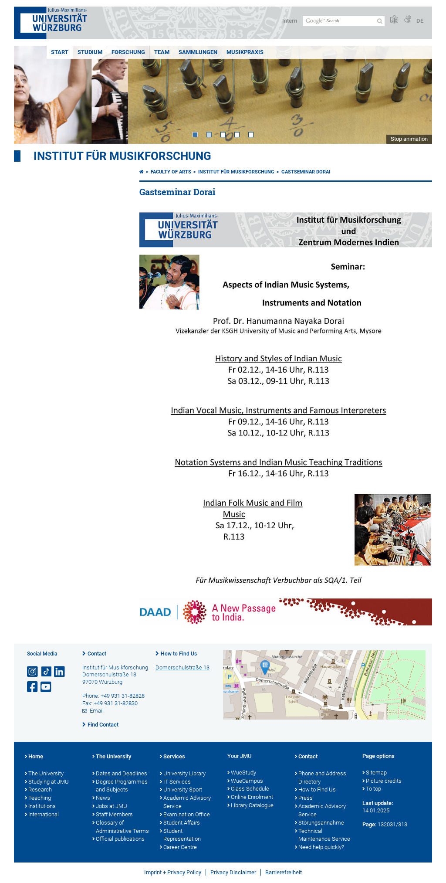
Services (174, 756)
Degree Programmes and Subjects (122, 785)
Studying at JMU (48, 781)
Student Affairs (181, 822)
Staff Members (114, 814)
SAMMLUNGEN (198, 52)
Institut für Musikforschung (122, 156)
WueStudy (243, 772)
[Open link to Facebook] (33, 687)
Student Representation (182, 835)
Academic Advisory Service (187, 802)
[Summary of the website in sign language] (407, 19)
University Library (184, 773)
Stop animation (409, 139)
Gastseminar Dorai (305, 172)
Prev (29, 95)
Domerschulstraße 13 (182, 667)
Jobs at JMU (111, 806)
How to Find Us (179, 654)
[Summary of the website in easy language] (394, 19)
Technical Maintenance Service (324, 835)
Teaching (39, 798)
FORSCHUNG (128, 52)
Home (35, 756)
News (103, 798)
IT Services (177, 781)
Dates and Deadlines (121, 773)
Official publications (120, 838)
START (59, 52)
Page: (369, 824)
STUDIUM (90, 52)
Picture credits (384, 781)
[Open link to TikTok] (47, 671)
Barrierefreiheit (283, 872)
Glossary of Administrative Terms (122, 826)
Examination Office (186, 814)
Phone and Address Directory (322, 777)
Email (97, 710)
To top (373, 788)
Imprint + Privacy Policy (172, 872)
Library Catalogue (252, 805)
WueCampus (247, 781)
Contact (97, 654)
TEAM (161, 52)
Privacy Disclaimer (233, 872)
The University (46, 773)
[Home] (141, 172)
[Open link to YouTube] (47, 687)
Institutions (42, 806)
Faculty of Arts (171, 172)
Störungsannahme (321, 822)
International (43, 814)
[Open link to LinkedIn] (60, 671)
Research (40, 789)
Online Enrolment (252, 797)
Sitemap (376, 772)
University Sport (182, 789)
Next (417, 95)
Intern (289, 20)
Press (305, 798)
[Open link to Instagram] (33, 671)
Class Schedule (250, 788)
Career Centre (180, 847)
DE (419, 20)
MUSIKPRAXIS (245, 52)
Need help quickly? (321, 847)
